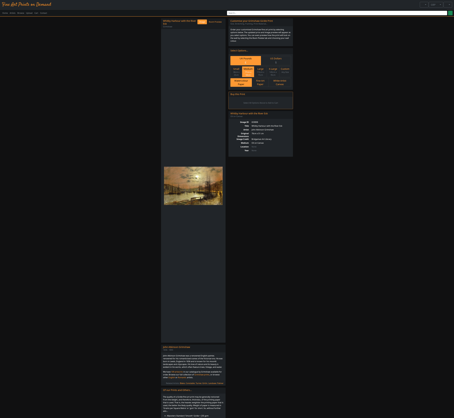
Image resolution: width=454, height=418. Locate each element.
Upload (29, 13)
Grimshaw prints (201, 374)
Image (202, 22)
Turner (198, 383)
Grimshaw (167, 26)
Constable (190, 383)
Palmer (220, 383)
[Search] (450, 13)
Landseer (212, 383)
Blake (182, 383)
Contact (43, 13)
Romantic (182, 377)
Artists (12, 13)
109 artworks (177, 371)
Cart (36, 13)
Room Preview (215, 22)
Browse (20, 13)
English (171, 377)
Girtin (204, 383)
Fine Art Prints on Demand (26, 4)
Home (5, 13)
